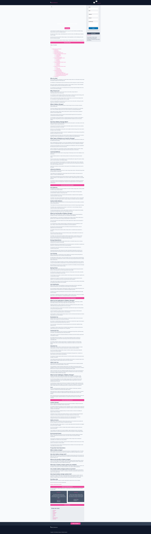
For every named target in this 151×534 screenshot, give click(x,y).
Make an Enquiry (75, 523)
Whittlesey (51, 484)
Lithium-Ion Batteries (58, 55)
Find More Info (56, 76)
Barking (60, 484)
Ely (53, 516)
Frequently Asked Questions (58, 70)
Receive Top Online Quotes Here (67, 486)
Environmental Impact (58, 69)
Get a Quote (67, 28)
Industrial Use (57, 64)
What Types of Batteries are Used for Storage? (60, 53)
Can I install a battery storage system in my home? (62, 74)
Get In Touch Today (67, 42)
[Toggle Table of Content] (51, 47)
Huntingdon (54, 512)
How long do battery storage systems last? (61, 75)
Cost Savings (57, 59)
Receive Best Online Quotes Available (67, 185)
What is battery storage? (59, 71)
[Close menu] (96, 1)
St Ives (54, 514)
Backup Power (58, 60)
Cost (56, 67)
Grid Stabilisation (58, 61)
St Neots (54, 515)
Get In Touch (93, 33)
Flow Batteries (58, 56)
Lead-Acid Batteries (58, 54)
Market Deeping (56, 484)
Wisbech (54, 513)
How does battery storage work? (60, 72)
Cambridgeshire (55, 517)
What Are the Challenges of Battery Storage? (60, 66)
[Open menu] (94, 2)
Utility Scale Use (58, 65)
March (54, 511)
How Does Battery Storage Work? (59, 52)
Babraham (54, 518)
